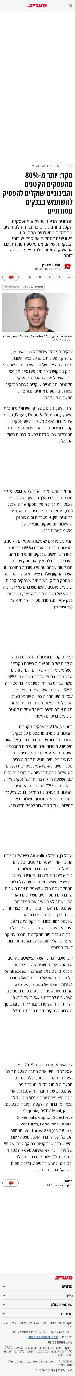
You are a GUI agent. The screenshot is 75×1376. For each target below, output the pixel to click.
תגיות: (68, 1181)
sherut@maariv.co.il (43, 1337)
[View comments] (10, 277)
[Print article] (30, 277)
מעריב (69, 166)
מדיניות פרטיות (45, 1370)
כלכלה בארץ (40, 166)
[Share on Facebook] (59, 277)
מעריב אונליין (51, 265)
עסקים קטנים (52, 1185)
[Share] (69, 277)
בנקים (68, 1185)
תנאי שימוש (65, 1370)
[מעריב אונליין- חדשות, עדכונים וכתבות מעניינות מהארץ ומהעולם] (37, 5)
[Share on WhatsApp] (40, 277)
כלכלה (57, 166)
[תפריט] (71, 6)
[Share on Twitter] (49, 277)
